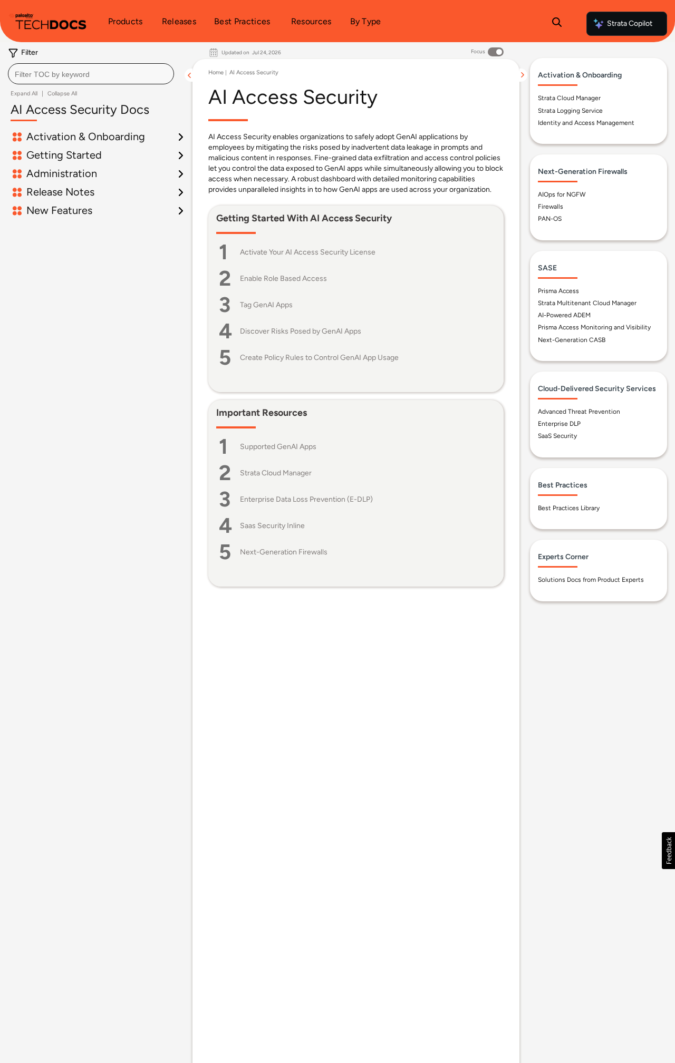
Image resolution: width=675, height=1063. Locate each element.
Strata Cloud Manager (276, 473)
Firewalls (550, 206)
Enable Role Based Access (283, 278)
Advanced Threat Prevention (579, 411)
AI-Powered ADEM (564, 315)
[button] (668, 850)
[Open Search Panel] (557, 23)
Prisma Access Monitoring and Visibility (594, 327)
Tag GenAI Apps (266, 304)
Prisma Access (558, 291)
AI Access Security (253, 72)
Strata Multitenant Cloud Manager (587, 303)
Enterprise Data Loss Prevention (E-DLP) (306, 499)
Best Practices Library (569, 508)
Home (216, 72)
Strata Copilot (629, 23)
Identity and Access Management (586, 122)
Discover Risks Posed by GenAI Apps (300, 331)
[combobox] (91, 73)
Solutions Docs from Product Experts (591, 579)
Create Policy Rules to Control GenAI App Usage (319, 357)
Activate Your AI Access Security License (307, 252)
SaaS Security (557, 436)
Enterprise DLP (559, 423)
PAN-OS (550, 218)
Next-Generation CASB (571, 340)
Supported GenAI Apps (278, 446)
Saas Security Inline (272, 525)
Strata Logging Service (570, 110)
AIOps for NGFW (562, 194)
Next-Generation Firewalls (283, 552)
